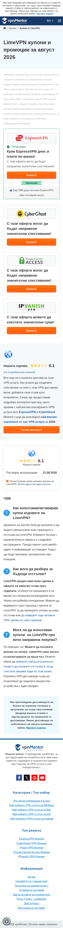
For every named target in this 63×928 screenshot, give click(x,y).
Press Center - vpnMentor (31, 898)
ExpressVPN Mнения (31, 838)
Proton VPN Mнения (31, 847)
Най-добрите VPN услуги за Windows (31, 805)
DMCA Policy (31, 903)
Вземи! (30, 175)
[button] (7, 921)
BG (49, 20)
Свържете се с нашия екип (31, 881)
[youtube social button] (42, 778)
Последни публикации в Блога (31, 800)
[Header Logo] (14, 21)
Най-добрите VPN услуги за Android (31, 818)
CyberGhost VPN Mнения (31, 843)
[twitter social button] (27, 778)
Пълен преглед (30, 429)
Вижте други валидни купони (34, 484)
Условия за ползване (31, 890)
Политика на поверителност (31, 885)
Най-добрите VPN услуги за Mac (31, 809)
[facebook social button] (19, 778)
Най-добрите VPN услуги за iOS (31, 814)
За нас (32, 876)
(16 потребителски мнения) (19, 372)
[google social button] (34, 778)
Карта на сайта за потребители (31, 894)
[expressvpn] (31, 164)
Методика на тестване (31, 907)
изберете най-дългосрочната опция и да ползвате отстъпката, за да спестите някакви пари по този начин (28, 666)
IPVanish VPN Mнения (31, 856)
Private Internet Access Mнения (31, 852)
